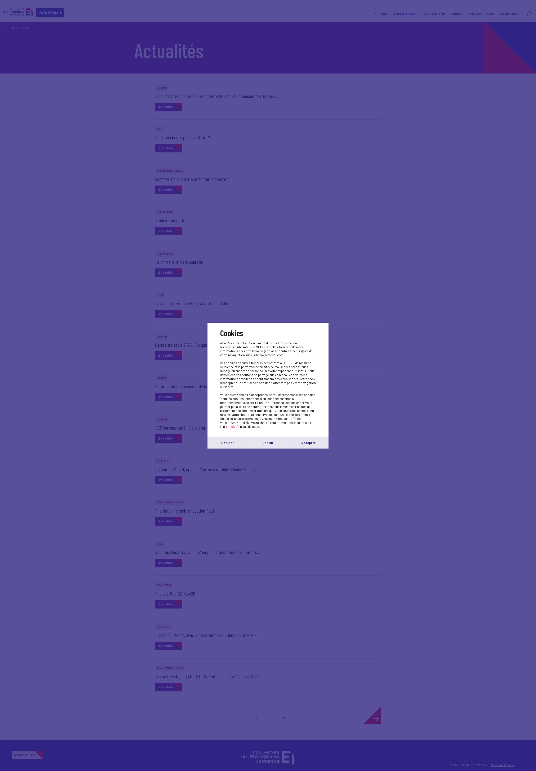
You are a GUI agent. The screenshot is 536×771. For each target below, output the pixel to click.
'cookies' (231, 426)
